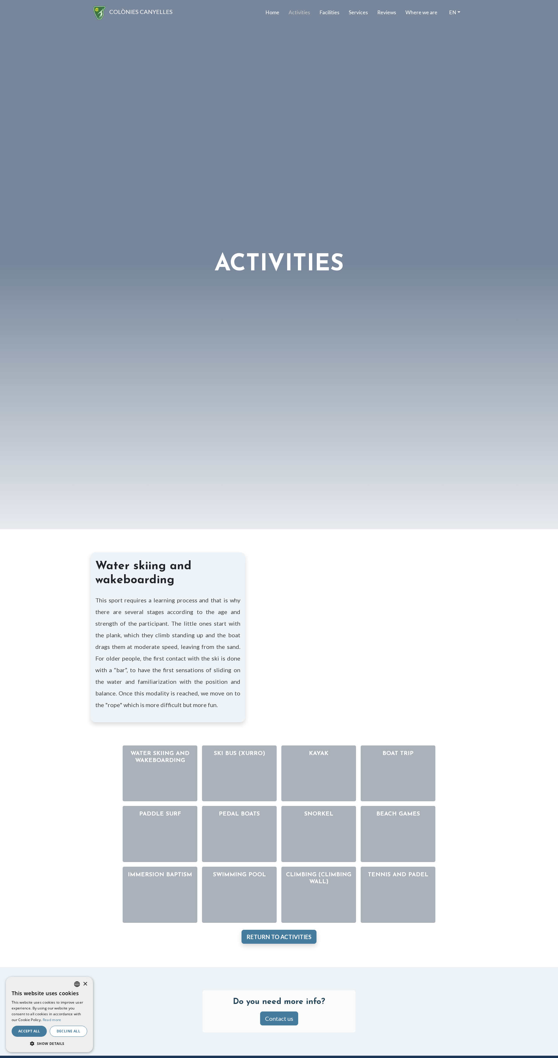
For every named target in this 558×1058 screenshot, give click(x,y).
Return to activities (279, 936)
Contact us (279, 1018)
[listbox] (77, 984)
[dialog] (49, 1014)
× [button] (85, 984)
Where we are (421, 12)
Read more (52, 1019)
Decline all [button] (68, 1031)
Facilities (329, 12)
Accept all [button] (29, 1031)
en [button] (452, 12)
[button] (49, 1043)
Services (358, 12)
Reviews (386, 12)
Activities (299, 12)
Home (272, 12)
